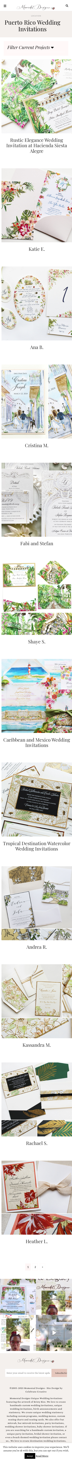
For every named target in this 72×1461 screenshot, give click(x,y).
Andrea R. (36, 947)
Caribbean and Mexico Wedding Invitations (36, 742)
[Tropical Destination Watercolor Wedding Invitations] (36, 799)
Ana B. (36, 347)
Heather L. (37, 1241)
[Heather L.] (36, 1197)
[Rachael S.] (36, 1099)
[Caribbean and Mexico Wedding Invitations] (36, 695)
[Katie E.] (36, 204)
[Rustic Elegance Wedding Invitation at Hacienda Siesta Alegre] (36, 95)
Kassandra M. (37, 1045)
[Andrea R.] (36, 902)
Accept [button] (30, 1456)
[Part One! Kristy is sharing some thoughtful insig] (18, 1333)
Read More (42, 1455)
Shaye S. (36, 641)
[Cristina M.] (36, 401)
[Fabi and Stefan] (36, 499)
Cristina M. (36, 445)
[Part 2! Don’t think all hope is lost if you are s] (54, 1297)
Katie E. (37, 249)
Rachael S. (36, 1143)
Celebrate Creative (36, 1391)
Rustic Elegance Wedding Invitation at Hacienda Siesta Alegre (36, 145)
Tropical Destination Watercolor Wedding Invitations (36, 846)
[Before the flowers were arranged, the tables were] (54, 1333)
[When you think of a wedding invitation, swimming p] (18, 1297)
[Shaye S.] (36, 597)
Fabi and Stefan (36, 543)
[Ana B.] (36, 303)
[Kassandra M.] (36, 1001)
